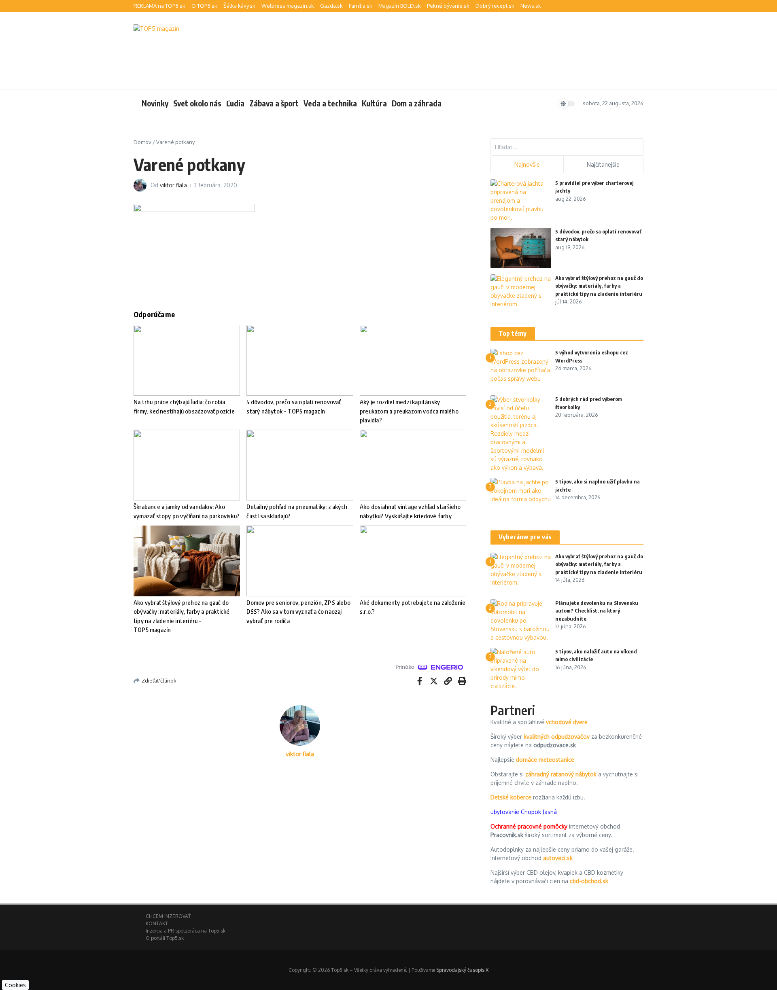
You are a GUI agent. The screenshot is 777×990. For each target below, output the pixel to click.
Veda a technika (330, 103)
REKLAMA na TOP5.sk (159, 5)
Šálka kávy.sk (239, 5)
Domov (142, 142)
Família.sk (360, 5)
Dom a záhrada (417, 103)
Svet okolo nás (197, 103)
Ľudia (235, 103)
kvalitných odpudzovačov (557, 736)
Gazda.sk (331, 5)
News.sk (530, 5)
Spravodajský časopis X (462, 970)
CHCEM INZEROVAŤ (168, 916)
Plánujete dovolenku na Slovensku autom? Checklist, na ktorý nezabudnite (596, 611)
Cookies (15, 985)
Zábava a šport (274, 103)
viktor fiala (173, 185)
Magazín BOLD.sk (399, 5)
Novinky (155, 103)
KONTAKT (157, 923)
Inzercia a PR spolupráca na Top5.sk (185, 931)
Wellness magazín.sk (287, 5)
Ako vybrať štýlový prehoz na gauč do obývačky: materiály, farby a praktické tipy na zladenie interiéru (599, 286)
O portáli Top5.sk (165, 938)
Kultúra (374, 103)
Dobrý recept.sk (495, 5)
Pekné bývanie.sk (448, 5)
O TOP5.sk (204, 5)
